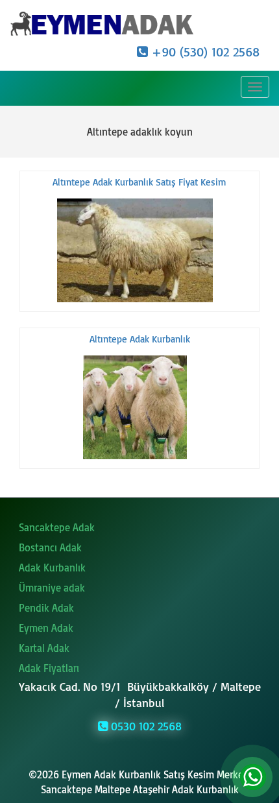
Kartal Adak (44, 647)
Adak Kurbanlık (52, 567)
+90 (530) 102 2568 (204, 51)
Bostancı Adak (50, 547)
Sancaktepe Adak (57, 527)
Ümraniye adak (52, 587)
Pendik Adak (46, 607)
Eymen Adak (46, 627)
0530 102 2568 (145, 726)
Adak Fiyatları (49, 668)
